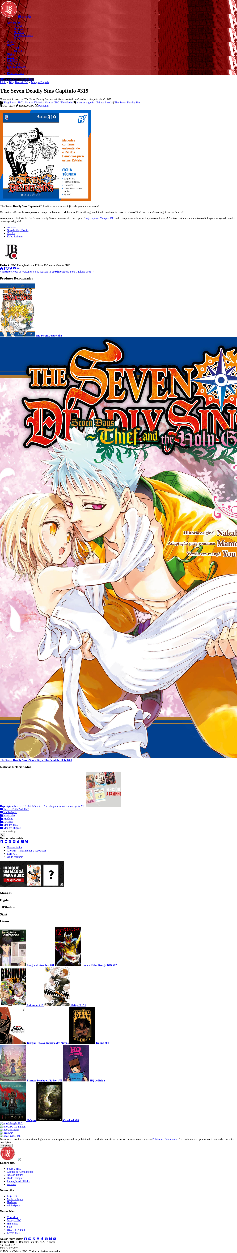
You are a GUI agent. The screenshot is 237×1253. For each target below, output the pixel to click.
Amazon (11, 227)
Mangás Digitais (40, 82)
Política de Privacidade (164, 1139)
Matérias (8, 818)
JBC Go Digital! (16, 1229)
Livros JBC (13, 1232)
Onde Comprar (15, 1178)
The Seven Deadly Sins (127, 102)
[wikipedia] (18, 268)
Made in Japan (15, 1199)
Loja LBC (12, 1196)
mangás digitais (85, 102)
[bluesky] (26, 841)
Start (9, 1226)
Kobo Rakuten (15, 236)
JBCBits (8, 821)
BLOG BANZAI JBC (16, 809)
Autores (11, 1184)
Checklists (12, 1217)
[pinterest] (10, 841)
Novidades (67, 102)
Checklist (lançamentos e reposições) (27, 850)
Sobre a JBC (14, 1168)
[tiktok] (18, 841)
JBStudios (12, 1223)
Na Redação (10, 812)
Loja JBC (12, 853)
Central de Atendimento (20, 1171)
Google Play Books (17, 230)
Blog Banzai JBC (18, 82)
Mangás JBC (52, 102)
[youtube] (14, 268)
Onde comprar (15, 856)
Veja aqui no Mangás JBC (99, 218)
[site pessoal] (1, 268)
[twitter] (10, 268)
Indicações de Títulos (18, 1181)
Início (3, 82)
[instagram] (7, 268)
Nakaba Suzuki (104, 102)
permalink (43, 105)
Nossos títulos (14, 847)
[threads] (22, 841)
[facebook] (5, 268)
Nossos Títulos (15, 1174)
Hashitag (12, 1202)
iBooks (11, 233)
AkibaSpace (13, 1205)
